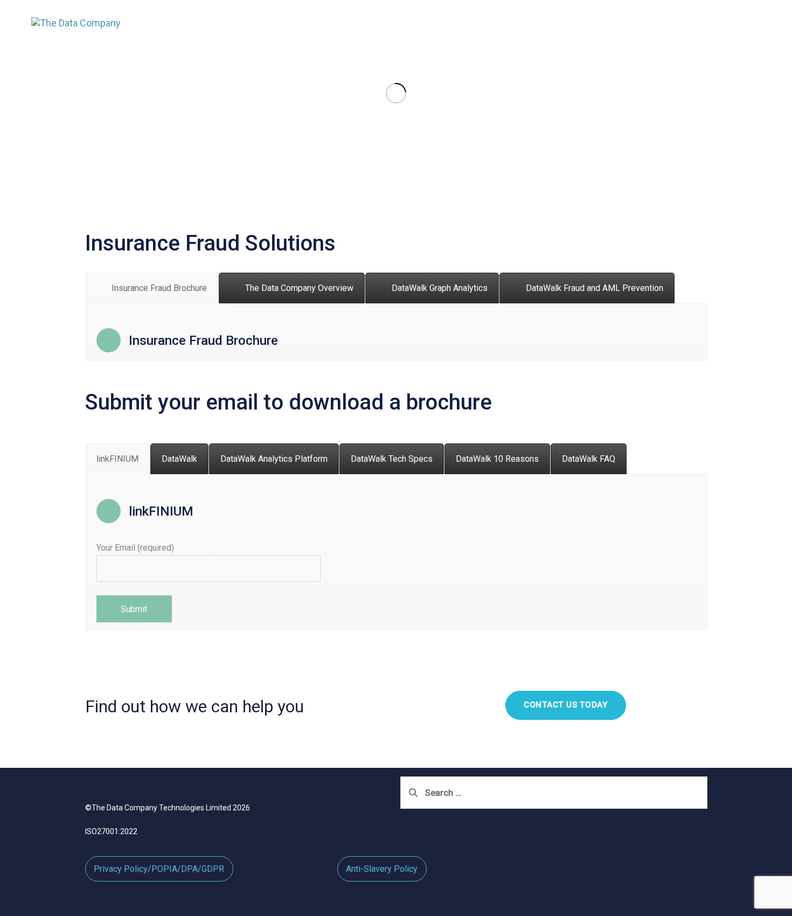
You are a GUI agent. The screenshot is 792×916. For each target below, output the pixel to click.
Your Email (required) (135, 548)
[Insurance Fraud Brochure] (396, 340)
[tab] (151, 288)
